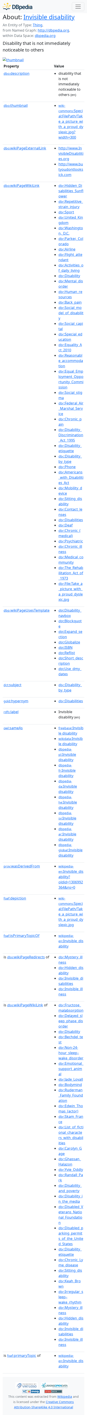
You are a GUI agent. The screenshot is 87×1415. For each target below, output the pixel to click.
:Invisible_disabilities (70, 981)
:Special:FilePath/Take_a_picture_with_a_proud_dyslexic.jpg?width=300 (70, 121)
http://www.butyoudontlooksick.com (70, 169)
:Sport (66, 212)
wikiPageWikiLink (21, 185)
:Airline (66, 249)
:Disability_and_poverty (70, 1188)
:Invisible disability (70, 731)
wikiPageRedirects (26, 957)
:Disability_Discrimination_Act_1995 (70, 435)
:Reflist (66, 652)
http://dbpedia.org (53, 30)
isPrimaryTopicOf (21, 935)
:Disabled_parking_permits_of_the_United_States (70, 1235)
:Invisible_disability (70, 941)
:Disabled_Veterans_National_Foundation (70, 1214)
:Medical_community (70, 560)
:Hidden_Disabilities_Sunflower (70, 191)
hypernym (16, 701)
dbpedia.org (45, 35)
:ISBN (65, 647)
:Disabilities (70, 519)
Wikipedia (64, 1396)
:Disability (69, 275)
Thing (37, 25)
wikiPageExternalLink (25, 148)
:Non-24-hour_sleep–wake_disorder (70, 1053)
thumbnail (16, 105)
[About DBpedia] (17, 6)
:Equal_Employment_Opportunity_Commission (70, 379)
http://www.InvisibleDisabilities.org (70, 153)
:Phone (67, 466)
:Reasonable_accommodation (70, 360)
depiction (15, 898)
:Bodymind (70, 1084)
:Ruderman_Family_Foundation (70, 1095)
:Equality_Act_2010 (70, 347)
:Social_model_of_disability (70, 313)
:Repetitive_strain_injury (70, 204)
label (11, 711)
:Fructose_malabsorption (70, 1008)
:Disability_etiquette (70, 448)
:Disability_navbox (69, 613)
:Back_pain (70, 302)
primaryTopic (21, 1355)
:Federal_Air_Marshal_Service (70, 408)
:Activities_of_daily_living (70, 268)
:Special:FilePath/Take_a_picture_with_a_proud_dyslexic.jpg (70, 911)
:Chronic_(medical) (69, 533)
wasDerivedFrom (22, 866)
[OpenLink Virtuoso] (26, 1384)
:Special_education (70, 337)
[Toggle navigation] (78, 6)
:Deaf (65, 525)
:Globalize (69, 642)
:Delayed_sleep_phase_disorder (70, 1021)
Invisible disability (49, 17)
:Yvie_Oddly (70, 1169)
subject (12, 684)
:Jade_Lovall (70, 1079)
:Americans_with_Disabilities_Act (70, 477)
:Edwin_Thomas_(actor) (70, 1108)
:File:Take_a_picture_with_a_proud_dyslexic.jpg (70, 591)
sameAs (13, 728)
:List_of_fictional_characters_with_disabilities (70, 1135)
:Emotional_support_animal (70, 1068)
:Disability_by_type (70, 459)
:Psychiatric (70, 541)
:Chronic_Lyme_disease (70, 1262)
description (16, 73)
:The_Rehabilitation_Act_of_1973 (70, 573)
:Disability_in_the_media (70, 1199)
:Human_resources (70, 294)
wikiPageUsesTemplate (27, 610)
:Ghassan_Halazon (69, 1162)
